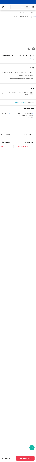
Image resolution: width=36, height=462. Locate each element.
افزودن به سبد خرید (25, 458)
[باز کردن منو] (33, 7)
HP (30, 59)
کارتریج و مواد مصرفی (21, 13)
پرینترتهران (32, 13)
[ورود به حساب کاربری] (7, 7)
